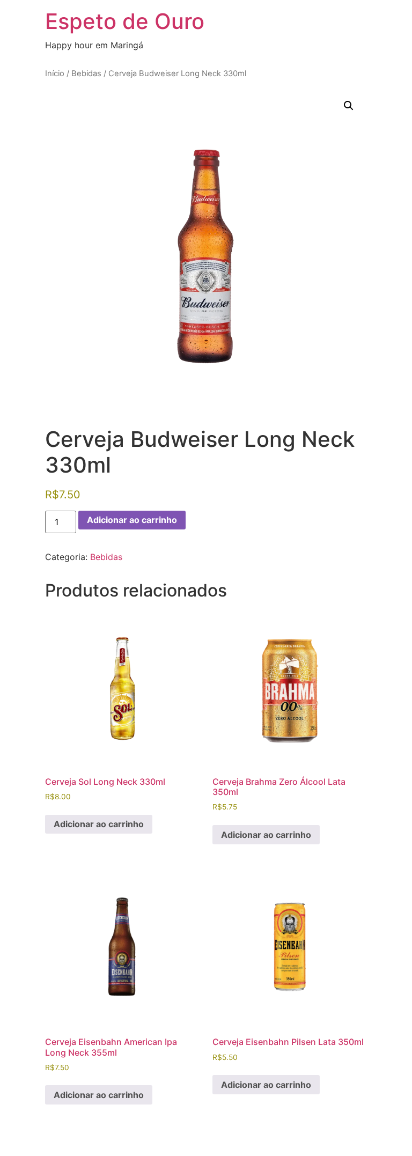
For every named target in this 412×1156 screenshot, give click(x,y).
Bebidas (86, 73)
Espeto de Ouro (124, 21)
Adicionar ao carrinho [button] (99, 824)
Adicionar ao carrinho (132, 519)
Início (54, 73)
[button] (348, 105)
